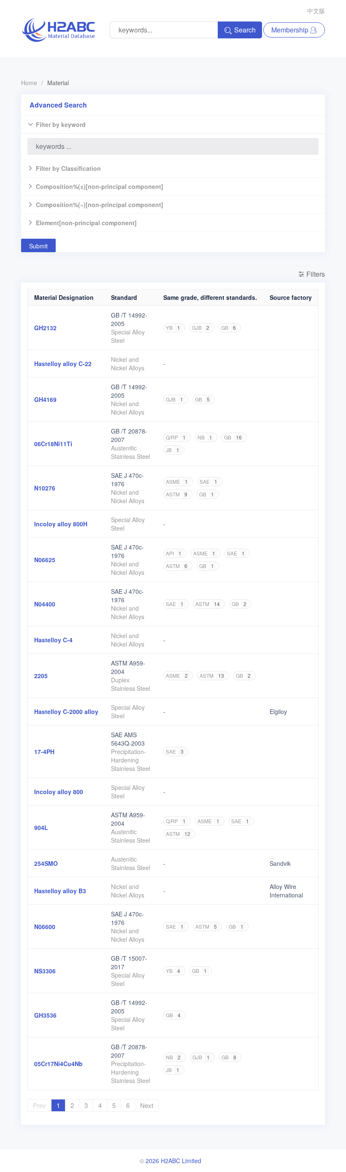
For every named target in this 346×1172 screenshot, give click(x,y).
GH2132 (45, 327)
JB (172, 449)
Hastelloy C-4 (53, 640)
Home (29, 82)
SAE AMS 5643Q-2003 (128, 738)
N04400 (44, 604)
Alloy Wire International (286, 890)
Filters (315, 274)
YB (173, 327)
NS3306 (45, 971)
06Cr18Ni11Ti (53, 443)
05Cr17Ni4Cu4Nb (58, 1063)
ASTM (176, 494)
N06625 (44, 559)
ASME (177, 481)
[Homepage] (58, 30)
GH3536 (45, 1015)
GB (228, 327)
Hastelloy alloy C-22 (63, 363)
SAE (208, 481)
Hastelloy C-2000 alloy (66, 711)
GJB (200, 327)
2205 (41, 675)
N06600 (44, 926)
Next (146, 1105)
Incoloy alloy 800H (60, 524)
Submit (38, 246)
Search (245, 30)
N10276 (44, 488)
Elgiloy (278, 711)
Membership (290, 30)
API (173, 553)
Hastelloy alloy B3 (60, 890)
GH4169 (45, 399)
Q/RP (176, 437)
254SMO (46, 863)
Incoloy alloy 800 (58, 791)
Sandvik (280, 863)
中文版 (316, 10)
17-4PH (44, 751)
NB (204, 437)
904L (41, 827)
